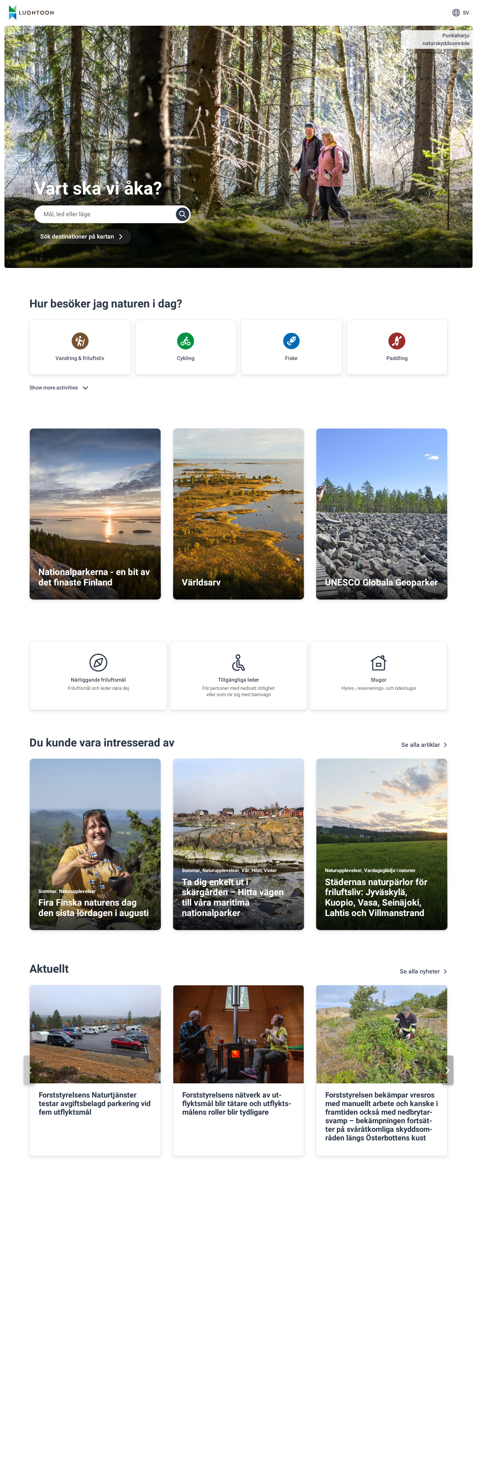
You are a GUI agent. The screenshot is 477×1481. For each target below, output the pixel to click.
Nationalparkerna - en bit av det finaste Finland (94, 577)
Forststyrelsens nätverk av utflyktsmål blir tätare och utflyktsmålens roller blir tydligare (236, 1104)
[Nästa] (448, 1070)
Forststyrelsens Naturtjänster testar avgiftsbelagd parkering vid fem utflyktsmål (95, 1104)
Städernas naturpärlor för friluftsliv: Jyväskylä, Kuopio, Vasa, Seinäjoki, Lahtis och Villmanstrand (376, 898)
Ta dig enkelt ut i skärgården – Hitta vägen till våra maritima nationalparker (233, 898)
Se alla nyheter (420, 971)
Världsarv (201, 582)
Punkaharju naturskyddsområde (446, 39)
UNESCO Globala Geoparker (381, 582)
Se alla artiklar (420, 744)
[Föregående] (29, 1070)
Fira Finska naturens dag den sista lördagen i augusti (93, 908)
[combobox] (112, 214)
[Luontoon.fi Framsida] (31, 13)
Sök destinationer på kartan (77, 236)
